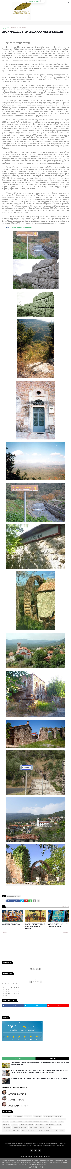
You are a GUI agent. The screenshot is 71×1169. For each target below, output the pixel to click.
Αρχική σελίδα (5, 28)
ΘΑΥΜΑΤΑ (13, 1122)
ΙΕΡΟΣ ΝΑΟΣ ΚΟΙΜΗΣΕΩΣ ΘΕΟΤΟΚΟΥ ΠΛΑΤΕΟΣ (36, 1122)
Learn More (33, 1167)
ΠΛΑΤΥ (42, 1127)
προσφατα (52, 1059)
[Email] (34, 901)
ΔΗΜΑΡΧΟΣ (6, 1119)
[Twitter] (22, 901)
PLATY (9, 1116)
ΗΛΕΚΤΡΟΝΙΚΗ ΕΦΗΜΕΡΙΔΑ (58, 1119)
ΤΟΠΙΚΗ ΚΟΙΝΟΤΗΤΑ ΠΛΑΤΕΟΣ (44, 1130)
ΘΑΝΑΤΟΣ (5, 1122)
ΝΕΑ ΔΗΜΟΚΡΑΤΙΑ (50, 1124)
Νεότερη (5, 932)
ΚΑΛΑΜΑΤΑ (53, 1122)
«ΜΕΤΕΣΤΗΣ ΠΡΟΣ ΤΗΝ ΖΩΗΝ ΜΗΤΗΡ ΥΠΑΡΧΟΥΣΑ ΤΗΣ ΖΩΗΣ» (11, 924)
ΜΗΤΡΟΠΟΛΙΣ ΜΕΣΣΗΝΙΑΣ (26, 1124)
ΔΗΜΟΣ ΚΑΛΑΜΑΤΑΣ (16, 1119)
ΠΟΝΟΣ (48, 1127)
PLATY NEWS (28, 1116)
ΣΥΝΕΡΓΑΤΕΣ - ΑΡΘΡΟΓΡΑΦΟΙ (14, 1087)
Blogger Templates (44, 1156)
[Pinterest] (26, 901)
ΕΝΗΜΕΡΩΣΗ (39, 1119)
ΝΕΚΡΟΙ (59, 1124)
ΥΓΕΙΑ (56, 1130)
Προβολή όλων (65, 906)
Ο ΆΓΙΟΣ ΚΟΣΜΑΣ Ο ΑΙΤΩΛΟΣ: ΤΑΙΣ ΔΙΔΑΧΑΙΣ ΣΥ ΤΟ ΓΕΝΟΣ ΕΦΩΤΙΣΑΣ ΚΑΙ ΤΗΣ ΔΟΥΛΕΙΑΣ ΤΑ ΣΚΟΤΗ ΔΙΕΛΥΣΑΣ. (35, 925)
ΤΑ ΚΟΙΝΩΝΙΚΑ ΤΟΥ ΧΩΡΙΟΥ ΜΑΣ (11, 1130)
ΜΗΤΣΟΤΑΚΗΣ (39, 1124)
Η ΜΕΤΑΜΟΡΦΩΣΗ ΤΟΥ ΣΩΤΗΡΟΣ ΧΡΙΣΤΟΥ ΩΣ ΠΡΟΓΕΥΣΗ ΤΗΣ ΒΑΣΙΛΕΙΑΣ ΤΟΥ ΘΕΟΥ (57, 924)
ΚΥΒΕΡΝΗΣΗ (6, 1124)
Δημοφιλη (18, 1059)
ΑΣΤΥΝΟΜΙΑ (58, 1116)
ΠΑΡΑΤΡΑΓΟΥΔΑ (34, 1127)
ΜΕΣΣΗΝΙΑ (14, 1124)
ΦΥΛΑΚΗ (62, 1130)
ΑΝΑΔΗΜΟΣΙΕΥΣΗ (48, 1116)
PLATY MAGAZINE (18, 1116)
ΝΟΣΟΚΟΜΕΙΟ (6, 1127)
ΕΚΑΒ (25, 1119)
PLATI (4, 1116)
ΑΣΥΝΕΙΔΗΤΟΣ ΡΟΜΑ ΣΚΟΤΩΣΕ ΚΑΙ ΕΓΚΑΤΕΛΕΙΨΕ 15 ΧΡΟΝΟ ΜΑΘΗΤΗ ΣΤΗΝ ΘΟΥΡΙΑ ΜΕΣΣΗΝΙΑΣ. (39, 1078)
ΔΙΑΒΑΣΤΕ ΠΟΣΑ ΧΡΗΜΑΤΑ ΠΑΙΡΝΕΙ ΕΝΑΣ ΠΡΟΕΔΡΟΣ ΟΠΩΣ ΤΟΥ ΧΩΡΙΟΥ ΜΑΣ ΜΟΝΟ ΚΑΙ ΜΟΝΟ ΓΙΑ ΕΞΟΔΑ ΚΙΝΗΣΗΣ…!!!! (40, 1063)
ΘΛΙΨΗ (20, 1122)
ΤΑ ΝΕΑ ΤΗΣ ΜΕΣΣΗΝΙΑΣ (28, 1130)
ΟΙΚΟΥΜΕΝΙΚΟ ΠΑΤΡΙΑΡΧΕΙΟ (20, 1127)
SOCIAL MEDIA (37, 1116)
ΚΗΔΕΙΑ (61, 1122)
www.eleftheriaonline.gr (22, 227)
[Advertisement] (16, 947)
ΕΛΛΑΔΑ (32, 1119)
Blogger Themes (33, 1156)
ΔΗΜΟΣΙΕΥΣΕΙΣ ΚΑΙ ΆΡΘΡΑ (18, 28)
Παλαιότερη (65, 932)
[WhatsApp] (30, 901)
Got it (41, 1167)
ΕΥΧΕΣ (47, 1119)
